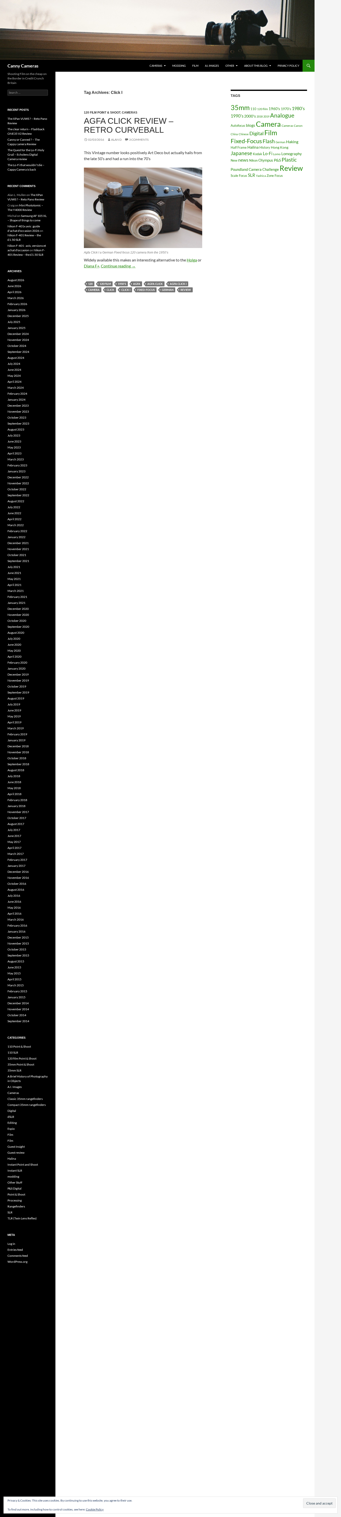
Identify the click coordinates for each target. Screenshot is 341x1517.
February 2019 (17, 734)
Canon (298, 125)
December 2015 (18, 937)
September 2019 (18, 692)
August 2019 (15, 698)
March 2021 (15, 591)
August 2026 (15, 280)
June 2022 (14, 513)
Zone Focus (275, 176)
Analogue (282, 115)
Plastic (289, 159)
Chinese (244, 134)
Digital (256, 133)
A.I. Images (212, 65)
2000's (250, 116)
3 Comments (139, 139)
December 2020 (18, 609)
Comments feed (17, 1256)
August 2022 (15, 501)
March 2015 (15, 985)
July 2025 (13, 322)
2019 (266, 116)
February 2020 (17, 662)
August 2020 (15, 632)
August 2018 (15, 770)
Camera (94, 289)
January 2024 (16, 399)
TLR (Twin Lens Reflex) (22, 1218)
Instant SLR (14, 1170)
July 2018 (13, 776)
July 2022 (13, 507)
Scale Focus (239, 176)
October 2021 (16, 555)
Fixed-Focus (146, 289)
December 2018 (18, 746)
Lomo (277, 154)
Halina (253, 147)
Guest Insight (16, 1146)
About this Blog (256, 65)
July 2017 (13, 830)
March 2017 (15, 854)
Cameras (156, 65)
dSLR (10, 1117)
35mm (240, 107)
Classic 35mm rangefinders (25, 1099)
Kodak (257, 154)
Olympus (265, 160)
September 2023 (18, 423)
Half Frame (239, 147)
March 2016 (15, 919)
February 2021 (17, 597)
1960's (274, 108)
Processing (14, 1200)
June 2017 (14, 836)
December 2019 (18, 674)
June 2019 (14, 710)
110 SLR (12, 1052)
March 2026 (15, 298)
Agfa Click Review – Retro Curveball (128, 125)
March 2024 (15, 387)
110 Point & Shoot (19, 1046)
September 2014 (18, 1021)
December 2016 (18, 872)
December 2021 (18, 543)
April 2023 (14, 453)
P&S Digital (14, 1188)
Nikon (253, 160)
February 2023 (17, 465)
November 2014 (18, 1009)
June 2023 (14, 441)
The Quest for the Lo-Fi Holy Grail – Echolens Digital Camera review (25, 154)
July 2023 (13, 435)
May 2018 (14, 788)
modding (179, 65)
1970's (286, 109)
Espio (11, 1129)
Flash (269, 141)
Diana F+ (91, 265)
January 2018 (16, 806)
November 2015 (18, 943)
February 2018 (17, 800)
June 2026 (14, 286)
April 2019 (14, 722)
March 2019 (15, 728)
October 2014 (16, 1015)
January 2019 (16, 740)
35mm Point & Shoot (20, 1064)
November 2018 (18, 752)
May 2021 (14, 579)
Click (110, 289)
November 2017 (18, 812)
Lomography (291, 153)
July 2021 (13, 567)
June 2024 (14, 370)
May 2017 (14, 842)
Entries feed (15, 1250)
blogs (250, 125)
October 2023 (16, 417)
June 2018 (14, 782)
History (264, 147)
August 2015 (15, 961)
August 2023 (15, 429)
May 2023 (14, 447)
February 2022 (17, 531)
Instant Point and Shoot (22, 1164)
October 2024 (16, 346)
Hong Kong (279, 147)
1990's (237, 116)
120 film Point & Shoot (102, 112)
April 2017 (14, 848)
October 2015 (16, 949)
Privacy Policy (288, 65)
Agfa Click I (178, 283)
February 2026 (17, 304)
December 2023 (18, 405)
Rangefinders (16, 1206)
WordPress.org (17, 1262)
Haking (292, 141)
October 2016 (16, 883)
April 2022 (14, 519)
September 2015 (18, 955)
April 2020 (14, 656)
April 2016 (14, 913)
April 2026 (14, 292)
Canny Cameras (22, 65)
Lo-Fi (267, 153)
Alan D (116, 139)
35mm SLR (14, 1070)
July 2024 (13, 364)
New (234, 160)
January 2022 (16, 537)
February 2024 (17, 393)
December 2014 (18, 1003)
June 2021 (14, 573)
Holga (192, 259)
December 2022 (18, 477)
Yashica (261, 176)
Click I (125, 289)
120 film (105, 283)
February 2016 (17, 925)
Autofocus (238, 125)
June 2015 (14, 967)
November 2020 (18, 615)
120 (90, 283)
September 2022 (18, 495)
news (243, 160)
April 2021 (14, 585)
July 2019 (13, 704)
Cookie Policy (95, 1509)
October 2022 (16, 489)
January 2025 (16, 328)
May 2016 (14, 907)
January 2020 (16, 668)
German (167, 289)
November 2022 (18, 483)
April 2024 (14, 381)
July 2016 (13, 895)
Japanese (241, 153)
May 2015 (14, 973)
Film (195, 65)
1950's (122, 283)
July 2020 (13, 638)
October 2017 (16, 818)
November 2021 (18, 549)
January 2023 (16, 471)
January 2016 (16, 931)
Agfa (136, 283)
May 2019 (14, 716)
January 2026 (16, 310)
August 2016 (15, 889)
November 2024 (18, 340)
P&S (277, 160)
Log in (11, 1244)
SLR (251, 175)
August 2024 (15, 358)
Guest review (15, 1152)
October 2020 (16, 621)
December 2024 (18, 334)
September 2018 (18, 764)
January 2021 (16, 603)
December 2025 (18, 316)
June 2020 (14, 644)
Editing (12, 1123)
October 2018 (16, 758)
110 (253, 109)
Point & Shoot (16, 1194)
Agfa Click (155, 283)
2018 (260, 116)
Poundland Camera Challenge (255, 169)
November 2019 (18, 680)
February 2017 (17, 860)
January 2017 (16, 866)
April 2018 (14, 794)
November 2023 (18, 411)
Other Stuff (14, 1182)
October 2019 (16, 686)
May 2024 (14, 376)
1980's (298, 108)
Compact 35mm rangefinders (26, 1105)
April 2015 (14, 979)
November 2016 (18, 878)
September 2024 (18, 352)
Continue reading (118, 265)
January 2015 (16, 997)
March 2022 (15, 525)
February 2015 (17, 991)
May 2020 (14, 650)
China (234, 134)
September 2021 (18, 561)
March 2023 (15, 459)
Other (229, 65)
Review (185, 289)
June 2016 (14, 901)
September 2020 (18, 627)
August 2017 (15, 824)
